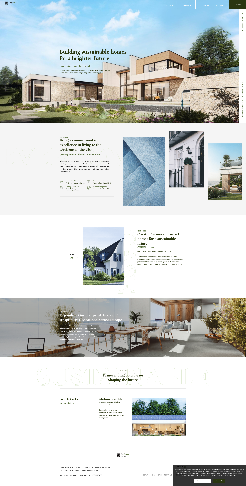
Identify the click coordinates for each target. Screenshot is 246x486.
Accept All (219, 481)
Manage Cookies (202, 481)
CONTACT (237, 4)
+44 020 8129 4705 (72, 467)
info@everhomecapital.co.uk (99, 467)
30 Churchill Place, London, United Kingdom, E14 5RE (79, 470)
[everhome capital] (10, 3)
